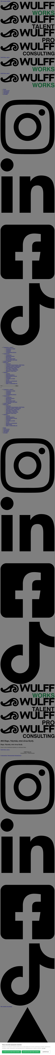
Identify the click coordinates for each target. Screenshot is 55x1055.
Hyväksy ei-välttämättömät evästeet (11, 1051)
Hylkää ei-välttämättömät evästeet (31, 1051)
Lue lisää (43, 1048)
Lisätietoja (45, 1051)
